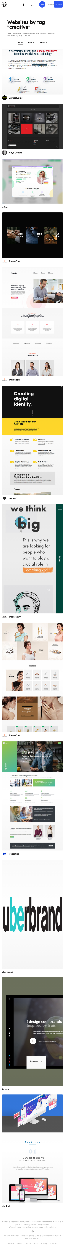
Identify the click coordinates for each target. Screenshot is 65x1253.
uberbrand (7, 972)
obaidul (6, 1206)
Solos (31, 42)
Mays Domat (15, 152)
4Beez (5, 207)
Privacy (44, 1243)
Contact (53, 1243)
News (19, 1243)
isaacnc (6, 1089)
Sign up (58, 4)
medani (12, 498)
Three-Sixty (15, 616)
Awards (11, 1243)
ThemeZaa (14, 261)
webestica (14, 853)
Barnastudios (16, 97)
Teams (43, 42)
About (28, 1243)
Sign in (51, 4)
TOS (35, 1243)
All (20, 42)
